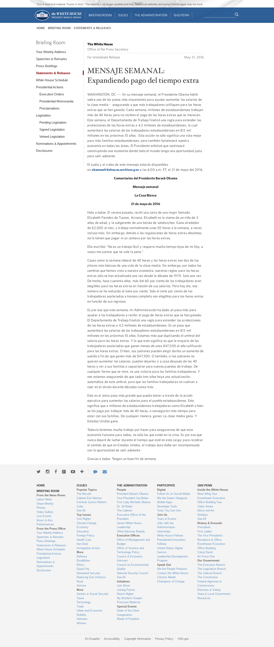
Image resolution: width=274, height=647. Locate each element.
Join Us (162, 514)
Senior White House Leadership (129, 525)
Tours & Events (166, 518)
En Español (92, 638)
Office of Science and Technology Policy (130, 550)
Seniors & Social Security (93, 593)
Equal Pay (83, 568)
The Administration (150, 15)
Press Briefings (46, 66)
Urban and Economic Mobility (90, 612)
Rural (80, 581)
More (80, 552)
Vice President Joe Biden (132, 498)
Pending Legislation (52, 122)
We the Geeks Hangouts (172, 498)
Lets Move (123, 585)
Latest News (44, 499)
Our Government (208, 560)
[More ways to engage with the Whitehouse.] (82, 471)
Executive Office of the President (131, 517)
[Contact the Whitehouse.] (93, 471)
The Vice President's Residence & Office (210, 537)
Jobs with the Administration (166, 525)
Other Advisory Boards (131, 531)
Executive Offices (128, 535)
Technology (84, 602)
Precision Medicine (128, 602)
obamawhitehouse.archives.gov (115, 169)
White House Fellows (170, 535)
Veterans (82, 618)
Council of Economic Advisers (130, 558)
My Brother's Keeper (129, 598)
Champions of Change (171, 581)
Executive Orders (51, 94)
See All (81, 510)
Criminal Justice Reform (91, 502)
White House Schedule (52, 80)
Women (81, 623)
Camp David (205, 552)
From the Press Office (51, 528)
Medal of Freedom (128, 618)
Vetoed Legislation (52, 136)
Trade (80, 606)
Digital (161, 489)
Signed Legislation (52, 129)
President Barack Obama (132, 493)
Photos (41, 507)
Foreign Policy (85, 535)
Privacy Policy (164, 638)
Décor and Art (205, 510)
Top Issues (84, 514)
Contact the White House (172, 573)
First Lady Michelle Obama (133, 502)
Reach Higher (125, 593)
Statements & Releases (92, 28)
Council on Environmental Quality (133, 567)
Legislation (43, 115)
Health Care (84, 539)
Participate (166, 485)
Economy (82, 527)
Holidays (202, 514)
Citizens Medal (166, 577)
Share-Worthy (45, 503)
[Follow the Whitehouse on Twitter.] (39, 471)
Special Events (127, 606)
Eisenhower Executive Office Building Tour (211, 500)
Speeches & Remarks (51, 59)
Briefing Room (100, 15)
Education (83, 531)
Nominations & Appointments (56, 143)
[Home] (58, 20)
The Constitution (207, 577)
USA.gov (183, 638)
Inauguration (124, 614)
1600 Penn (181, 15)
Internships (164, 531)
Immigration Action (88, 548)
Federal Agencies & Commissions (209, 583)
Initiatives (123, 581)
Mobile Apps (164, 502)
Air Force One (206, 556)
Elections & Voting (208, 589)
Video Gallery (45, 512)
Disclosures (44, 150)
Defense (82, 556)
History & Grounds (209, 523)
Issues (123, 15)
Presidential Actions (49, 87)
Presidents (204, 527)
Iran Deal (82, 543)
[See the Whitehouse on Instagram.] (47, 471)
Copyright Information (137, 638)
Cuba (80, 506)
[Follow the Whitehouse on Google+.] (64, 471)
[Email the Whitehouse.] (105, 471)
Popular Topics (87, 489)
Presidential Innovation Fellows (171, 542)
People (121, 489)
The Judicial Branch (209, 573)
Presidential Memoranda (56, 101)
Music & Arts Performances (45, 522)
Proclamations (49, 108)
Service (81, 585)
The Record (84, 493)
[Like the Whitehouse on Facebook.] (56, 471)
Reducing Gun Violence (91, 577)
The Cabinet (124, 510)
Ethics (81, 564)
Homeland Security (88, 573)
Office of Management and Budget (133, 542)
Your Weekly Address (51, 52)
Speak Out (164, 564)
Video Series (205, 506)
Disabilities (83, 560)
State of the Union (128, 610)
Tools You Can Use (169, 510)
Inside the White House (212, 489)
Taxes (80, 598)
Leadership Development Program (172, 558)
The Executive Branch (211, 564)
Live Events (44, 516)
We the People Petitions (172, 568)
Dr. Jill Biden (125, 506)
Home (41, 28)
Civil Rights (84, 518)
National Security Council (132, 573)
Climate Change (86, 523)
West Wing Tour (207, 493)
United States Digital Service (170, 550)
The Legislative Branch (211, 568)
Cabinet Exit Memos (89, 498)
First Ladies (204, 531)
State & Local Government (213, 593)
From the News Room (51, 495)
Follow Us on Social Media (173, 493)
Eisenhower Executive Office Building (211, 546)
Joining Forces (126, 589)
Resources (204, 598)
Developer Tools (167, 506)
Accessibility (112, 638)
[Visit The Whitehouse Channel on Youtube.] (73, 471)
